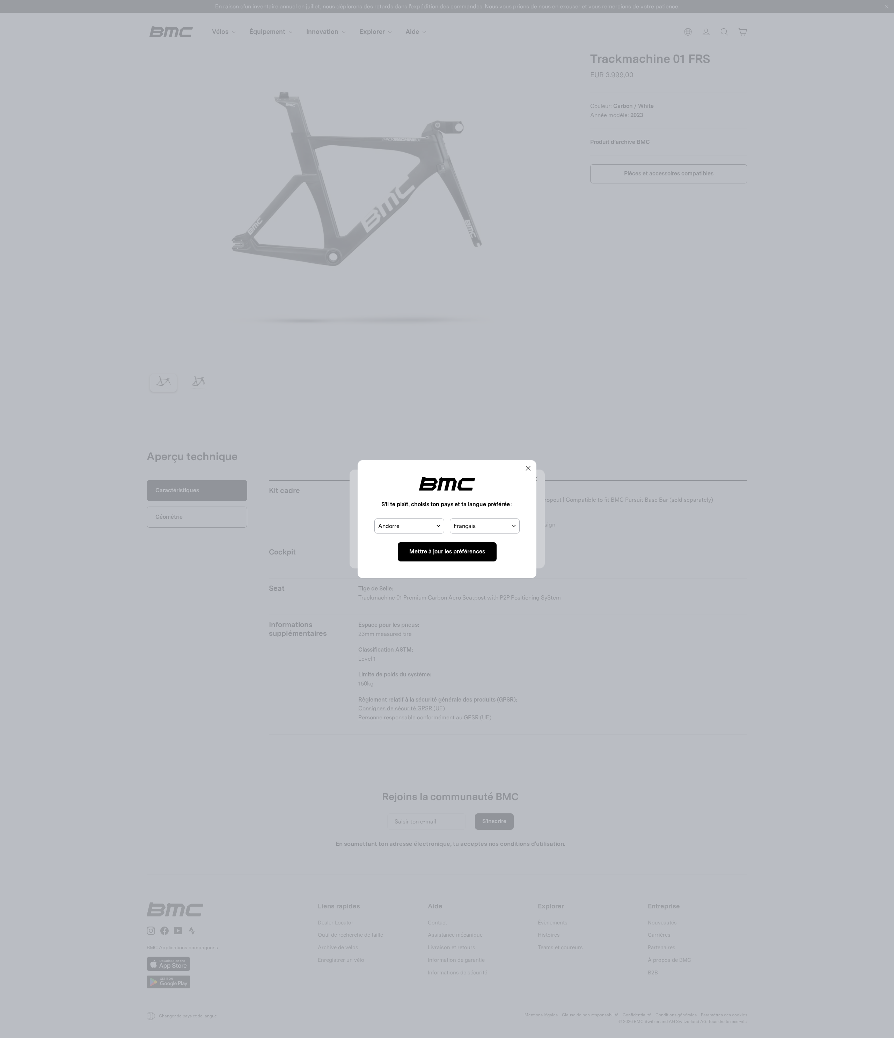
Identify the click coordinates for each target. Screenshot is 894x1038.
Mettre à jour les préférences (447, 551)
